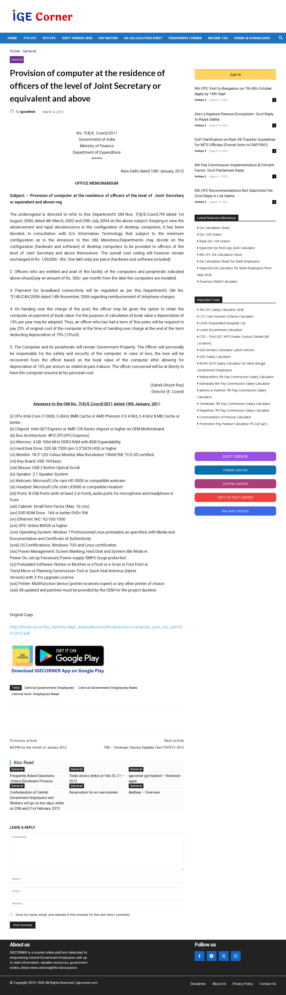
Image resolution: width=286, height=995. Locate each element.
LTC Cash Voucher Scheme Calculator (226, 316)
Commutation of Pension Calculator (224, 417)
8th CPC (49, 38)
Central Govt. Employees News (35, 694)
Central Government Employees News (107, 687)
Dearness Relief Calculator (218, 281)
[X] (24, 122)
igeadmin (27, 111)
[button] (280, 38)
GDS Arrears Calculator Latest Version (226, 350)
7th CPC (29, 38)
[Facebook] (14, 122)
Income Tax (218, 38)
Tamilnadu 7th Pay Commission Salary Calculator (234, 403)
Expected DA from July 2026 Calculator (226, 248)
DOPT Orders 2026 (77, 38)
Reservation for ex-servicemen (93, 792)
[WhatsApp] (34, 122)
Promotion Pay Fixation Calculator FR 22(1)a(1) (232, 424)
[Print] (55, 122)
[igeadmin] (13, 111)
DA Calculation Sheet (143, 38)
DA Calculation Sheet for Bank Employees (229, 261)
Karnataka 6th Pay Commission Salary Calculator (234, 383)
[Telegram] (45, 122)
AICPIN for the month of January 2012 (38, 747)
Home (12, 38)
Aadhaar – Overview (144, 792)
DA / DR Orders (210, 234)
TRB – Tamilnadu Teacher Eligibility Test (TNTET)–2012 (144, 747)
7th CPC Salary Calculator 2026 (221, 309)
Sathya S (200, 99)
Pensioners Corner (185, 38)
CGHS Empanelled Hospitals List (222, 323)
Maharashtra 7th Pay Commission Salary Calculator (236, 377)
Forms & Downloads (252, 38)
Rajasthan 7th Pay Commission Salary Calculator (234, 410)
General (29, 51)
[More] (66, 122)
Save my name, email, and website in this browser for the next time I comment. (72, 914)
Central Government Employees (49, 687)
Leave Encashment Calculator (220, 330)
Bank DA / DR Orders (214, 241)
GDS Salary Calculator (214, 356)
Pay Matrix (108, 38)
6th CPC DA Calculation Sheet (220, 254)
